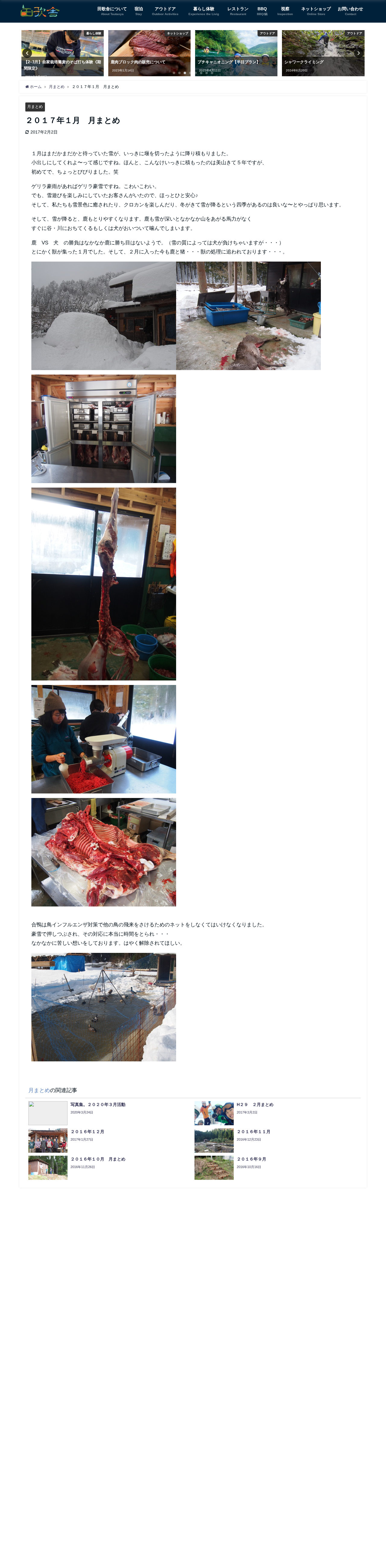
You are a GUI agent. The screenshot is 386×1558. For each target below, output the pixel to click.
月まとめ (35, 106)
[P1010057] (103, 741)
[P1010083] (103, 431)
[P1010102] (103, 854)
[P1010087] (103, 1009)
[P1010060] (103, 586)
